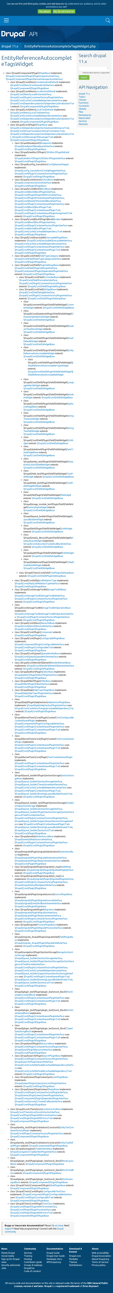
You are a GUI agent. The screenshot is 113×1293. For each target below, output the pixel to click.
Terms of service (100, 1262)
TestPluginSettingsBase (62, 572)
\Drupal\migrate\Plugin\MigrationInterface (36, 912)
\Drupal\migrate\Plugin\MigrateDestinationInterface (40, 857)
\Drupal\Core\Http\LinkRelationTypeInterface (37, 583)
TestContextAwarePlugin (60, 757)
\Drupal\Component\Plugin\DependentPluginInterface (41, 271)
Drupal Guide (53, 1253)
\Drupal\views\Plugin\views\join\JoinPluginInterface (40, 1083)
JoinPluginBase (60, 1077)
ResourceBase (47, 1043)
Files (81, 112)
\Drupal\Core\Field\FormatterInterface (38, 280)
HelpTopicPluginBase (43, 690)
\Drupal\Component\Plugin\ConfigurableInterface (39, 644)
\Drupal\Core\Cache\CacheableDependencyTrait (38, 231)
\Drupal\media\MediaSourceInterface (33, 839)
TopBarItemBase (44, 1148)
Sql (62, 876)
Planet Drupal (8, 1253)
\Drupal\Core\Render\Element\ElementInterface (50, 665)
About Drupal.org (100, 1259)
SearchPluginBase (51, 1056)
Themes (73, 1262)
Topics (82, 96)
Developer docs (54, 1259)
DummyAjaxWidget (37, 507)
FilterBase (46, 681)
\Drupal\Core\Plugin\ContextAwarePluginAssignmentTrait (43, 213)
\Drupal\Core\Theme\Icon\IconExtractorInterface (34, 1112)
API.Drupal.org (54, 1262)
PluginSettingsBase (49, 265)
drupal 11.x (9, 46)
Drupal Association (101, 1256)
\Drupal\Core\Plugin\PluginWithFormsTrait (31, 1118)
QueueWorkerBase (50, 653)
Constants (84, 106)
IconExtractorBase (51, 1109)
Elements (83, 124)
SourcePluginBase (63, 894)
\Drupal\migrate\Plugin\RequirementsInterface (38, 860)
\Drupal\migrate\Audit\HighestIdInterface (35, 885)
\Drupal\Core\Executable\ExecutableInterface (49, 240)
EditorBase (47, 672)
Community (30, 1248)
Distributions (75, 1265)
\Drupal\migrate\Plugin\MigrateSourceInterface (38, 900)
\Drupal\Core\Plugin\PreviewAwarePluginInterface (39, 198)
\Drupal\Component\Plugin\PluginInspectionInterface (32, 76)
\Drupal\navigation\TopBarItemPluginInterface (33, 1152)
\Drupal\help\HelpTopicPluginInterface (34, 693)
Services (83, 121)
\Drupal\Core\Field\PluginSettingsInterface (36, 268)
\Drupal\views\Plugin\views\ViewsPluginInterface (39, 1095)
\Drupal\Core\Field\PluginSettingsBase (46, 286)
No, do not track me (64, 11)
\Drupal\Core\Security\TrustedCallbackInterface (47, 544)
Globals (82, 109)
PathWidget (68, 553)
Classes (82, 99)
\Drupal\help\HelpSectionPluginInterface (47, 705)
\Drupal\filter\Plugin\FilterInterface (32, 684)
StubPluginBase (57, 1185)
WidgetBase (50, 289)
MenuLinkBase (47, 623)
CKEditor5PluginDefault (57, 152)
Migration (49, 909)
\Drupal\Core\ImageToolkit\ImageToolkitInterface (39, 595)
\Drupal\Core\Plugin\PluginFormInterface (30, 1209)
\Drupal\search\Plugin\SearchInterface (34, 1062)
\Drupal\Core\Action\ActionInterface (33, 182)
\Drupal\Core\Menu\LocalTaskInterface (29, 112)
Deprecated (84, 118)
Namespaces (85, 115)
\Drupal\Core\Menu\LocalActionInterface (30, 94)
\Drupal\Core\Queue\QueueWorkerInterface (36, 656)
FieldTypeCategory (49, 256)
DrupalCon (29, 1268)
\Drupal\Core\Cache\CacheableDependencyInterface (36, 100)
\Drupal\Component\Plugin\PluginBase (29, 88)
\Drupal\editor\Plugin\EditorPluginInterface (36, 675)
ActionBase (47, 179)
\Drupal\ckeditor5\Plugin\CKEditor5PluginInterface (40, 158)
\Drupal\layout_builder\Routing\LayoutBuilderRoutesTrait (43, 793)
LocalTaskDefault (44, 109)
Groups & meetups (33, 1265)
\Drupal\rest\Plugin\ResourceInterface (34, 1049)
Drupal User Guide (56, 1256)
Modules (73, 1259)
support (9, 1228)
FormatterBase (51, 277)
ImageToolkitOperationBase (56, 608)
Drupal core (75, 1256)
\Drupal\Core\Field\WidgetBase (58, 307)
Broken (57, 219)
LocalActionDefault (45, 91)
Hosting (28, 1259)
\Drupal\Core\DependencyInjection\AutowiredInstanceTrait (39, 128)
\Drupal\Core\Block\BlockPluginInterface (35, 192)
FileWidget (66, 495)
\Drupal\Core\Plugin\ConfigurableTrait (34, 647)
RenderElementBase (61, 662)
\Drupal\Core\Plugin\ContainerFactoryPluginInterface (36, 97)
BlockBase (45, 189)
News (4, 1248)
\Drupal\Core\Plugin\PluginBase (30, 149)
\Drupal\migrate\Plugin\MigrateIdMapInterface (50, 870)
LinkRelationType (48, 580)
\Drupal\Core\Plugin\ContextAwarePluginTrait (37, 210)
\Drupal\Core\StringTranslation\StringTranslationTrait (37, 131)
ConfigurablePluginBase (53, 638)
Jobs (3, 1268)
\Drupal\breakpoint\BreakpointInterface (34, 146)
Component (47, 632)
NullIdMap (66, 867)
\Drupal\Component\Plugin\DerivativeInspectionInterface (34, 79)
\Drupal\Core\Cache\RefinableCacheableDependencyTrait (43, 1071)
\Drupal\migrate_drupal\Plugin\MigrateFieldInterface (41, 943)
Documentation (55, 1248)
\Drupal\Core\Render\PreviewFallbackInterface (38, 201)
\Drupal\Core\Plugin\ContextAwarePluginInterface (39, 204)
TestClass (48, 1203)
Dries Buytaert (91, 1286)
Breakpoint (45, 143)
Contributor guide (33, 1262)
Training (28, 1256)
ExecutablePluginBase (56, 237)
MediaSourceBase (44, 836)
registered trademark (68, 1286)
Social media (7, 1256)
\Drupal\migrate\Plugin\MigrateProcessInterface (39, 928)
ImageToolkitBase (57, 589)
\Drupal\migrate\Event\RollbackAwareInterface (38, 903)
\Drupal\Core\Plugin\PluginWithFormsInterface (38, 195)
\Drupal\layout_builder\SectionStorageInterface (38, 781)
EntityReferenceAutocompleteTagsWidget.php (60, 46)
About (95, 1248)
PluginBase (44, 73)
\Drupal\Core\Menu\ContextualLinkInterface (32, 85)
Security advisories (10, 1265)
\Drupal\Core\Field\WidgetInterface (36, 292)
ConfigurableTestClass (54, 1191)
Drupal (48, 1286)
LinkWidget (66, 528)
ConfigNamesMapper (58, 164)
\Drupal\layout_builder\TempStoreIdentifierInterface (41, 784)
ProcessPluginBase (46, 924)
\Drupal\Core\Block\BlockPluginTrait (33, 207)
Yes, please (44, 11)
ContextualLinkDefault (47, 82)
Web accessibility (100, 1253)
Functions (83, 103)
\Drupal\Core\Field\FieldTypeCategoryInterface (38, 259)
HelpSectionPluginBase (58, 702)
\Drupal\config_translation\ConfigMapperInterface (40, 170)
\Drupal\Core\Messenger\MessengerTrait (32, 137)
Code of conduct (32, 1271)
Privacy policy (98, 1265)
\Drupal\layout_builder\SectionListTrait (34, 830)
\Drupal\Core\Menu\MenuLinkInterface (34, 626)
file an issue (57, 1225)
